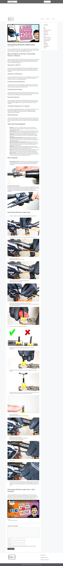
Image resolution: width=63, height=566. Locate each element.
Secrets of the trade (47, 37)
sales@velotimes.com (44, 557)
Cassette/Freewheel (47, 30)
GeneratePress (39, 564)
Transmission (46, 44)
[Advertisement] (31, 10)
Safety (45, 36)
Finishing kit (46, 33)
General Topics (46, 34)
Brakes (9, 519)
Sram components (47, 40)
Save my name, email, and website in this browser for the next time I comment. (22, 546)
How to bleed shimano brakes (12, 520)
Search (53, 1)
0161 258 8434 (43, 555)
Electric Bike (46, 31)
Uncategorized (46, 46)
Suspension (45, 43)
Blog (44, 27)
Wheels (45, 47)
